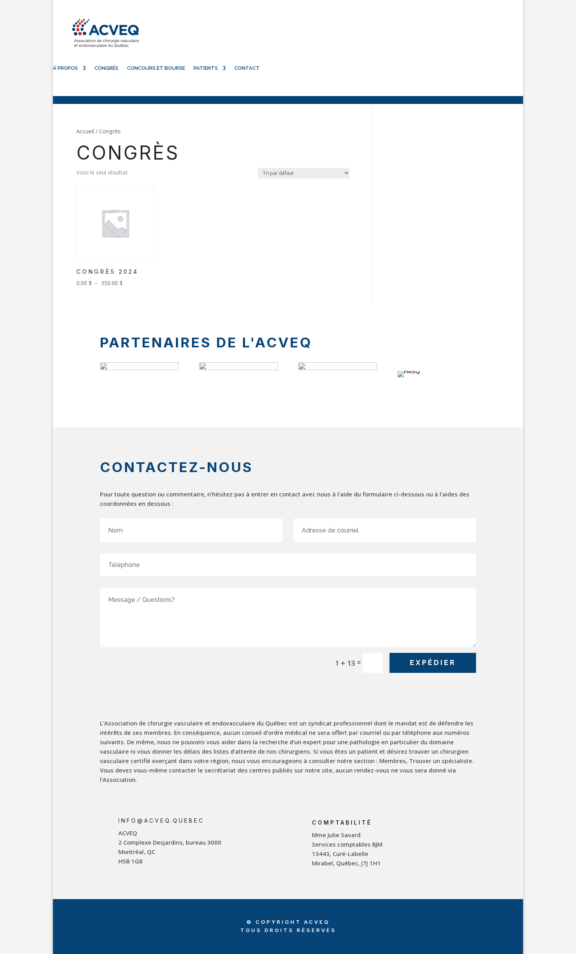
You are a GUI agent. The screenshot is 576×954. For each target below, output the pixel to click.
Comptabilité (342, 822)
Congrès (106, 68)
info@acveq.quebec (161, 820)
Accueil (85, 131)
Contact (247, 68)
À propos (65, 68)
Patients (206, 68)
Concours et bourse (156, 68)
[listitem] (200, 847)
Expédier (433, 662)
